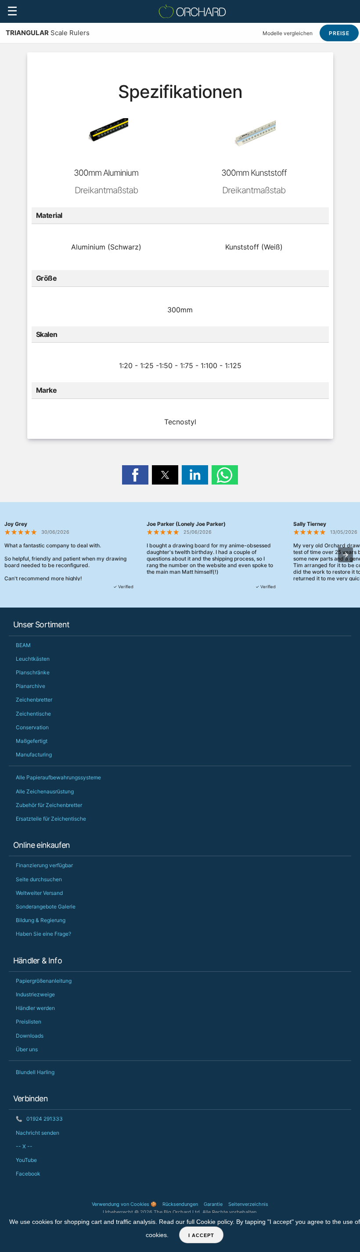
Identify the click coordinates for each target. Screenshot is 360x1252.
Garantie (213, 1204)
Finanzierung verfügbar (44, 865)
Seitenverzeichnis (248, 1204)
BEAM (23, 645)
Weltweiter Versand (39, 893)
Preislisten (28, 1021)
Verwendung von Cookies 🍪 (124, 1204)
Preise (339, 33)
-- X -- (24, 1146)
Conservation (32, 727)
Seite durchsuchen (39, 879)
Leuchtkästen (33, 658)
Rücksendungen (180, 1204)
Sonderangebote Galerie (46, 906)
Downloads (29, 1035)
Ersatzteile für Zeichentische (51, 818)
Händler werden (35, 1008)
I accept (201, 1235)
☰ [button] (12, 11)
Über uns (27, 1049)
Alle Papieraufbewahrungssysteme (58, 777)
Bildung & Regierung (40, 920)
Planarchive (30, 686)
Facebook (28, 1173)
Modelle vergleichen (288, 33)
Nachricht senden (37, 1132)
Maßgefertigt (31, 741)
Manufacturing (34, 754)
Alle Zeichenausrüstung (45, 791)
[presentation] (345, 554)
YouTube (26, 1160)
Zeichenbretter (34, 699)
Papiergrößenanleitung (44, 980)
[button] (135, 475)
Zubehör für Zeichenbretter (49, 805)
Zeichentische (33, 713)
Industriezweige (35, 994)
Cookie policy (214, 1221)
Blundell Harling (35, 1072)
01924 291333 (39, 1118)
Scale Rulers (48, 33)
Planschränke (33, 672)
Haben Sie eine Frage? (43, 933)
